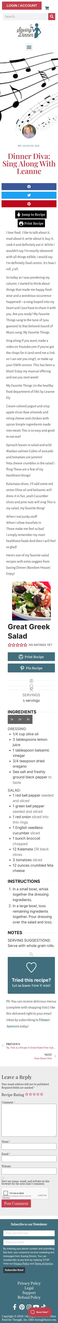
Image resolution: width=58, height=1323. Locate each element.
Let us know (21, 985)
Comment (8, 1102)
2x (19, 719)
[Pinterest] (22, 1307)
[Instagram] (29, 1307)
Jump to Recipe (33, 214)
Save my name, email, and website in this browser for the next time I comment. (25, 1182)
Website (6, 1166)
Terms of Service (44, 1263)
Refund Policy (29, 1297)
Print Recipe (34, 223)
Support (29, 1292)
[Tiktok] (43, 1307)
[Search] (51, 16)
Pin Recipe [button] (34, 668)
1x (12, 719)
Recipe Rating (13, 1094)
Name (6, 1141)
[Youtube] (36, 1307)
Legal (29, 1288)
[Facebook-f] (15, 1307)
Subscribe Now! (14, 1270)
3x (28, 719)
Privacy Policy (21, 1263)
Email (6, 1154)
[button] (29, 47)
